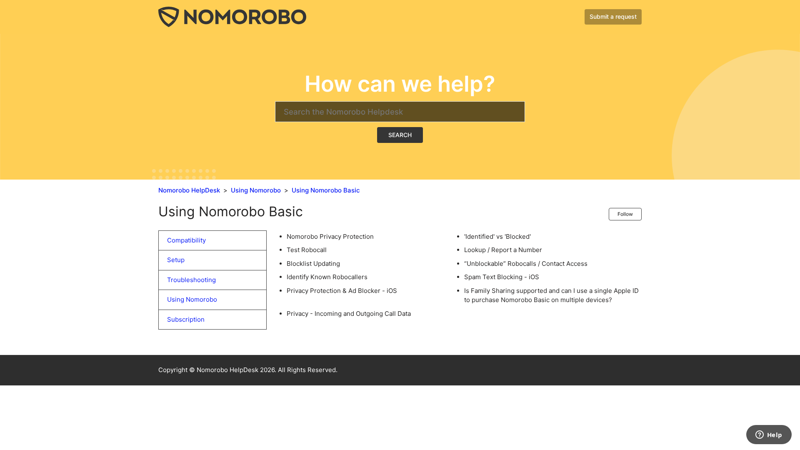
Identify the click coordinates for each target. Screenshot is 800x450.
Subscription (186, 319)
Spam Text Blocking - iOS (501, 277)
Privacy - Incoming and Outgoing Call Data (349, 314)
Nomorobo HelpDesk (189, 190)
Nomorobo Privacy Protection (330, 236)
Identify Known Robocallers (327, 277)
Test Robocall (307, 250)
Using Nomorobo (256, 190)
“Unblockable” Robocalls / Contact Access (526, 264)
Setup (176, 260)
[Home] (232, 16)
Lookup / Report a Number (503, 250)
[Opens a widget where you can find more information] (769, 435)
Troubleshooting (191, 280)
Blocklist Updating (313, 264)
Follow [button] (625, 214)
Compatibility (186, 240)
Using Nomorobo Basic (326, 190)
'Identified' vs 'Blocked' (497, 236)
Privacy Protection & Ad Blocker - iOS (342, 291)
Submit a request (613, 16)
